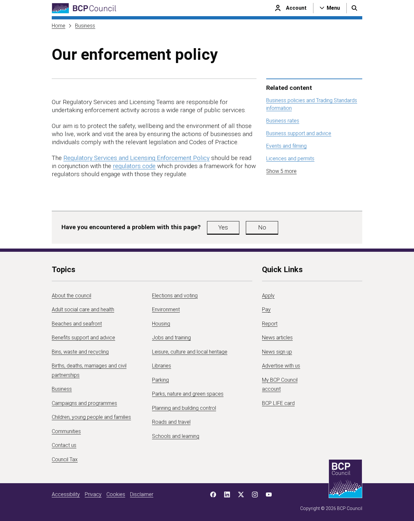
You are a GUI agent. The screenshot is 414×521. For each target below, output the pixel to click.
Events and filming (286, 146)
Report (270, 324)
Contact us (64, 445)
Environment (166, 309)
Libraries (161, 366)
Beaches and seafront (77, 324)
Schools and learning (175, 436)
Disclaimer (141, 494)
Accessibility (66, 494)
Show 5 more (281, 171)
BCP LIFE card (278, 403)
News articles (277, 338)
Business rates (282, 121)
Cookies (115, 494)
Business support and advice (298, 133)
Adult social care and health (83, 309)
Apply (268, 295)
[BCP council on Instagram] (255, 494)
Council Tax (65, 459)
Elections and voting (175, 295)
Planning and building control (184, 408)
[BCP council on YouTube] (269, 494)
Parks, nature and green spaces (187, 394)
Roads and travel (171, 422)
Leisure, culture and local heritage (189, 352)
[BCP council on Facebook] (213, 494)
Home (58, 26)
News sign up (277, 352)
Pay (266, 309)
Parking (160, 380)
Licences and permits (290, 158)
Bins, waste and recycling (80, 352)
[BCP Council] (84, 8)
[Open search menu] (354, 8)
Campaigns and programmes (84, 403)
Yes (223, 227)
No (262, 227)
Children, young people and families (91, 417)
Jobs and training (171, 338)
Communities (66, 431)
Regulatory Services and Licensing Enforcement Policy (136, 158)
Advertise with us (281, 366)
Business (85, 26)
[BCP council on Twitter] (241, 494)
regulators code (134, 166)
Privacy (93, 494)
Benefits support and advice (83, 338)
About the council (71, 295)
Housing (161, 324)
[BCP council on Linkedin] (227, 494)
